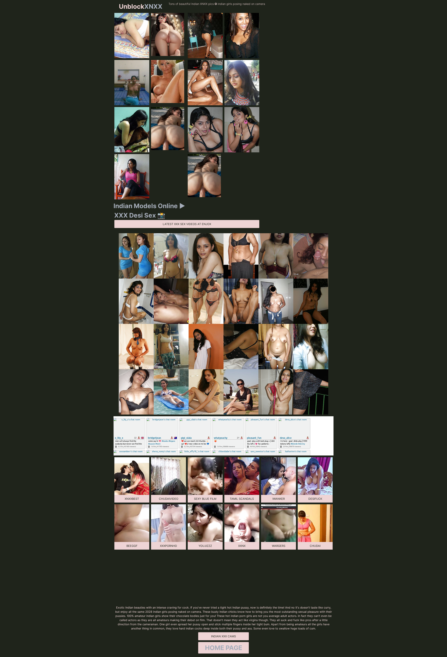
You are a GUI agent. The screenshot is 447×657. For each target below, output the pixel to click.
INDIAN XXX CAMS (223, 636)
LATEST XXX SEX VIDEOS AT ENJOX (187, 224)
